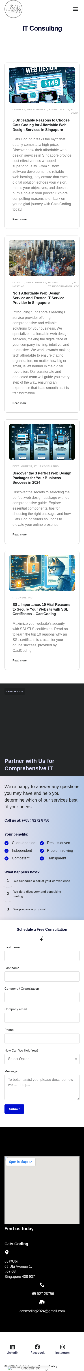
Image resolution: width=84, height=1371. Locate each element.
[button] (75, 9)
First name (12, 947)
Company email (15, 1009)
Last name (11, 968)
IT (68, 109)
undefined (30, 1368)
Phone (9, 1030)
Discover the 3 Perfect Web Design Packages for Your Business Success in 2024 (42, 478)
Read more (20, 219)
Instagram (62, 1352)
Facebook (37, 1352)
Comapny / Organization (21, 988)
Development (37, 109)
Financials (57, 109)
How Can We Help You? (21, 1050)
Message (10, 1071)
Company (19, 109)
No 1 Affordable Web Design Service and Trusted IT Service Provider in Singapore (38, 298)
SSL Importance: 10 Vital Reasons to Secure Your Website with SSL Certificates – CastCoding (41, 609)
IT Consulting (49, 466)
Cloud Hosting (18, 284)
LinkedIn (12, 1352)
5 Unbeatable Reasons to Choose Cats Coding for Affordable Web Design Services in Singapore (41, 125)
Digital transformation (60, 284)
